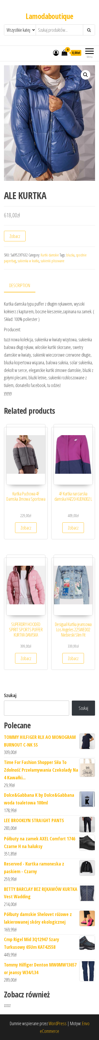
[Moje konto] (56, 53)
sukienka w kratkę (28, 260)
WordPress (58, 1023)
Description (19, 285)
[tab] (23, 285)
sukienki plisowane (52, 260)
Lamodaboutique (49, 16)
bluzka (70, 254)
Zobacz (15, 236)
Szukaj (10, 695)
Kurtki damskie (50, 254)
